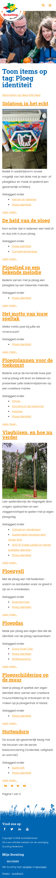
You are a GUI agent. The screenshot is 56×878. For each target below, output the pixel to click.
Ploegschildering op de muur (25, 677)
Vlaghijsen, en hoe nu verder (27, 434)
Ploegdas (12, 623)
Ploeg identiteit (21, 205)
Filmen (16, 401)
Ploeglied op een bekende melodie (21, 269)
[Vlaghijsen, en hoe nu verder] (24, 470)
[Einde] (24, 786)
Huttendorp (15, 731)
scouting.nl (17, 873)
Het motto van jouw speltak (25, 316)
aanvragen (41, 866)
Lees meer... (9, 212)
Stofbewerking (21, 659)
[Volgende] (18, 786)
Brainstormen (21, 602)
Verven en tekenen (24, 199)
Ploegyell (13, 571)
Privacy (6, 873)
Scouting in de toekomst (28, 406)
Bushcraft (18, 768)
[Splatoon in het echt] (24, 139)
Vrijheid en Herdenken (26, 529)
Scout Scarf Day (22, 649)
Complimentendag (24, 251)
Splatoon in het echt (25, 103)
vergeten (27, 866)
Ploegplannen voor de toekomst (27, 362)
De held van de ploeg (26, 220)
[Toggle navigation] (50, 5)
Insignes (17, 411)
